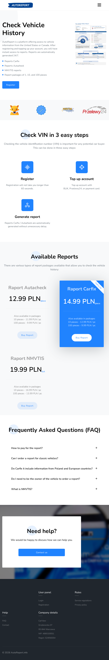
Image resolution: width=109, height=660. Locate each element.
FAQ (4, 620)
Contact (5, 625)
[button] (54, 448)
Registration (43, 604)
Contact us (41, 552)
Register (10, 84)
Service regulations (83, 600)
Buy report (27, 335)
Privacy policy (81, 604)
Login (40, 600)
